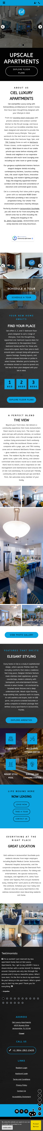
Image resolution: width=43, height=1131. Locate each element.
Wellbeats (34, 142)
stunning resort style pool (23, 118)
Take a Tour (21, 812)
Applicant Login (21, 1073)
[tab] (20, 45)
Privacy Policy (21, 1085)
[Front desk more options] (39, 1114)
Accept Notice (36, 1125)
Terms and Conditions (21, 1079)
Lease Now (22, 804)
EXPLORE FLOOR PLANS (21, 400)
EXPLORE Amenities (21, 720)
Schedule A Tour (21, 297)
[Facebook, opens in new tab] (17, 1111)
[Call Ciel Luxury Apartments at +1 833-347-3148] (39, 3)
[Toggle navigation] (4, 3)
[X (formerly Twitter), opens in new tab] (21, 1111)
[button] (35, 3)
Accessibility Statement (21, 1097)
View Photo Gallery (21, 635)
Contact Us (21, 819)
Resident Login (21, 1068)
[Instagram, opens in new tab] (26, 1111)
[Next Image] (40, 26)
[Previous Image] (2, 26)
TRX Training (10, 142)
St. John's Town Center (13, 221)
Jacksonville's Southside (29, 209)
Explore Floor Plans (21, 71)
